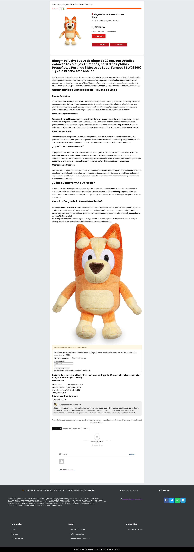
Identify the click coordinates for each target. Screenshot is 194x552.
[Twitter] (171, 500)
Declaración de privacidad (80, 539)
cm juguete (67, 429)
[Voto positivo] (63, 8)
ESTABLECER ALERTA (62, 368)
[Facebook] (166, 500)
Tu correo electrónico (62, 358)
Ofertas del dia (17, 539)
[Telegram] (183, 500)
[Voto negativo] (60, 8)
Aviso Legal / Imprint (77, 529)
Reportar (120, 44)
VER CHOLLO (98, 36)
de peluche (77, 429)
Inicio (53, 4)
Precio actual (59, 361)
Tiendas (15, 534)
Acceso (132, 454)
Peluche (85, 429)
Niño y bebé (115, 21)
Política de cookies (77, 534)
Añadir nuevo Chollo (135, 529)
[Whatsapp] (177, 500)
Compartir (102, 44)
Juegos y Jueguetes (63, 4)
